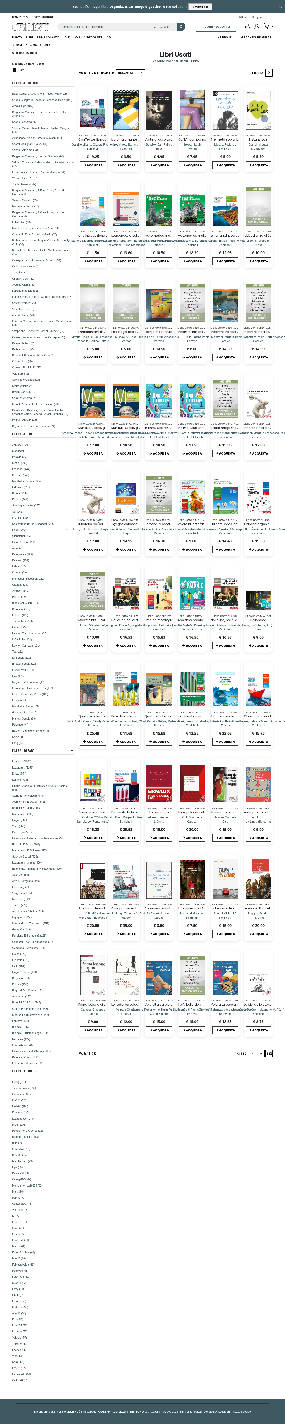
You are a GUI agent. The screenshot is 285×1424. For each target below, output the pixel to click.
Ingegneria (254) (22, 917)
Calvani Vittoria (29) (24, 303)
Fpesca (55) (19, 1350)
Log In (258, 17)
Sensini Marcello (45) (25, 200)
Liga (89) (17, 1167)
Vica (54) (17, 1356)
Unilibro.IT (223, 37)
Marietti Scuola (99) (24, 718)
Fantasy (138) (20, 1021)
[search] (181, 27)
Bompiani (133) (21, 609)
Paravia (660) (20, 457)
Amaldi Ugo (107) (22, 106)
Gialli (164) (18, 966)
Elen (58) (17, 1319)
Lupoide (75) (19, 1222)
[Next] (269, 73)
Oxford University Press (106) (30, 694)
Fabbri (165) (19, 566)
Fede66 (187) (20, 1106)
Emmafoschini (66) (23, 1252)
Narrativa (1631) (21, 761)
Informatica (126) (22, 1045)
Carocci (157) (20, 572)
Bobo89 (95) (19, 1155)
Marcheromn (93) (22, 1161)
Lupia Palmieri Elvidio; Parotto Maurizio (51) (38, 172)
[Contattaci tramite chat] (247, 27)
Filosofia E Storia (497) (26, 844)
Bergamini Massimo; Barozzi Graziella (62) (38, 156)
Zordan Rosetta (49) (24, 184)
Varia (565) (18, 826)
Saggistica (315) (22, 893)
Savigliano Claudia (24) (26, 380)
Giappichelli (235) (22, 536)
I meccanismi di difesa (95, 331)
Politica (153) (20, 984)
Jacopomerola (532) (24, 1088)
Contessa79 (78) (22, 1204)
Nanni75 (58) (19, 1325)
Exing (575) (19, 1082)
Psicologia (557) (22, 832)
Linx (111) (18, 676)
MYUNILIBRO (201, 6)
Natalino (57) (19, 1331)
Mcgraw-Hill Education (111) (28, 682)
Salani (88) (18, 737)
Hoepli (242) (19, 530)
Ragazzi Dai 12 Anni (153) (27, 990)
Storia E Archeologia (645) (28, 795)
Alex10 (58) (19, 1313)
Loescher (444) (21, 469)
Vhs (77, 37)
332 (269, 1053)
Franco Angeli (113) (23, 670)
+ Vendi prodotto (216, 27)
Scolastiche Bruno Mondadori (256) (33, 524)
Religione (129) (21, 1039)
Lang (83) (17, 743)
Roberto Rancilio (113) (25, 1137)
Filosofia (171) (20, 960)
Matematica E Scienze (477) (29, 850)
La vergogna (159, 812)
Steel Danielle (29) (23, 309)
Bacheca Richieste (257, 37)
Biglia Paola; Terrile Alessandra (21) (33, 426)
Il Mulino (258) (20, 518)
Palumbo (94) (20, 724)
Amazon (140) (20, 591)
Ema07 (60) (19, 1301)
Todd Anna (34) (21, 272)
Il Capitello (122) (22, 639)
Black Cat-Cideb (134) (25, 603)
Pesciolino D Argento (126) (28, 1131)
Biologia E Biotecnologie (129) (30, 1033)
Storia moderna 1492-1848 (98, 908)
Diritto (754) (19, 773)
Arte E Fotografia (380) (26, 881)
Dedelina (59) (20, 1307)
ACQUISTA (95, 165)
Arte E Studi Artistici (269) (28, 911)
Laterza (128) (20, 615)
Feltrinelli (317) (21, 487)
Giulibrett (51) (20, 1380)
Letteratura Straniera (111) (27, 1063)
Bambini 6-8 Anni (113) (25, 1057)
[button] (268, 26)
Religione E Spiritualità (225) (29, 935)
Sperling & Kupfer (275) (26, 505)
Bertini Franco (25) (23, 349)
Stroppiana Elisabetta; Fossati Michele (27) (38, 331)
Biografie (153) (21, 978)
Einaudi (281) (20, 499)
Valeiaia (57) (19, 1337)
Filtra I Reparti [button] (23, 750)
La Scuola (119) (21, 657)
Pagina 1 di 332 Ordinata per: (96, 72)
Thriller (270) (19, 905)
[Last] (261, 1053)
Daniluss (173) (20, 1112)
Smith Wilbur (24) (22, 386)
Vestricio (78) (20, 1210)
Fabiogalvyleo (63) (23, 1264)
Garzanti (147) (20, 584)
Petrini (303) (19, 493)
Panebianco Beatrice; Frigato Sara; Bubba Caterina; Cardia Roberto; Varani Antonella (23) (40, 412)
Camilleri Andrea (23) (24, 398)
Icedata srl (224, 1411)
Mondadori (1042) (22, 451)
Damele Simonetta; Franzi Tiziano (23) (35, 404)
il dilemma (258, 620)
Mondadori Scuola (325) (26, 481)
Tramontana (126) (22, 621)
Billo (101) (18, 1143)
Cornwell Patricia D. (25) (26, 367)
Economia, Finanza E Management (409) (37, 868)
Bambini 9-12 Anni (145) (26, 1002)
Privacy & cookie (241, 1411)
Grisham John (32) (23, 278)
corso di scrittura (159, 331)
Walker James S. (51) (25, 178)
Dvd (67, 37)
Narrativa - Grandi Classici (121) (31, 1051)
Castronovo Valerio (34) (26, 266)
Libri (29, 37)
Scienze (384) (20, 875)
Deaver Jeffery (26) (23, 343)
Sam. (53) (18, 1362)
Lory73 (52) (19, 1368)
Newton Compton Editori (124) (30, 633)
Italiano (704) (20, 779)
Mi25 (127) (18, 1124)
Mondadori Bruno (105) (25, 706)
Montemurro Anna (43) (25, 206)
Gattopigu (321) (21, 1094)
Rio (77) (16, 1216)
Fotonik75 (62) (20, 1276)
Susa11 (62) (19, 1283)
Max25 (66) (19, 1258)
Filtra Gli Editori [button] (25, 434)
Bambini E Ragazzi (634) (27, 808)
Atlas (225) (18, 548)
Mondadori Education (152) (28, 578)
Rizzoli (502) (19, 463)
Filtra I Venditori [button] (25, 1071)
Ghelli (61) (18, 1295)
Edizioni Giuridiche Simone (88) (31, 730)
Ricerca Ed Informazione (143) (30, 1015)
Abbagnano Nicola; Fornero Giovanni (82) (37, 138)
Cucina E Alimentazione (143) (30, 1009)
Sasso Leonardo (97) (24, 122)
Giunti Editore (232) (23, 542)
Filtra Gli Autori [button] (25, 82)
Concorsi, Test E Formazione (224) (33, 942)
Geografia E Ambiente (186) (28, 948)
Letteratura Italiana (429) (27, 862)
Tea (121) (17, 651)
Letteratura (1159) (22, 767)
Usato (17, 37)
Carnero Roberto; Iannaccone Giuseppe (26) (38, 337)
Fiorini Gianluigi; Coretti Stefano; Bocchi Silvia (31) (42, 297)
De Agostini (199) (22, 554)
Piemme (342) (20, 475)
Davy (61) (18, 1289)
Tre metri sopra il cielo (228, 139)
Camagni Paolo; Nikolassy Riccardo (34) (36, 260)
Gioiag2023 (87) (21, 1179)
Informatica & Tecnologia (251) (30, 923)
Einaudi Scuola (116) (24, 664)
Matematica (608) (22, 814)
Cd (109, 37)
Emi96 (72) (18, 1234)
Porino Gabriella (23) (24, 420)
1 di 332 (258, 73)
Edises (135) (19, 597)
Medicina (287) (21, 899)
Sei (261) (17, 512)
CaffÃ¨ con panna (192, 139)
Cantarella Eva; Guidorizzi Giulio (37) (34, 234)
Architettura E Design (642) (28, 802)
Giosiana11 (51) (21, 1374)
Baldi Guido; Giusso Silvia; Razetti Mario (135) (40, 93)
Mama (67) (18, 1246)
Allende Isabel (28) (23, 315)
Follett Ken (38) (21, 222)
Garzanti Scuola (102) (25, 712)
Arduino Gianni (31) (23, 284)
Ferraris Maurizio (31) (25, 291)
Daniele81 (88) (20, 1173)
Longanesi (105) (21, 700)
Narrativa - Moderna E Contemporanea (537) (38, 838)
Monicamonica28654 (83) (27, 1185)
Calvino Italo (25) (22, 361)
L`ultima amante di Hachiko (132, 139)
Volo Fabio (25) (21, 373)
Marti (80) (18, 1191)
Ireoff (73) (18, 1228)
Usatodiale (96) (21, 1149)
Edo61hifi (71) (20, 1240)
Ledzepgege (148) (23, 1118)
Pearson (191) (20, 560)
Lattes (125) (19, 627)
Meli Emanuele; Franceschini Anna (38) (35, 228)
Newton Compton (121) (26, 645)
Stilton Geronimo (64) (25, 150)
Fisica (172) (19, 954)
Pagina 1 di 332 (87, 1053)
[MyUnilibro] (256, 27)
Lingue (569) (19, 820)
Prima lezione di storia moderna (103, 1004)
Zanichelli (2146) (22, 445)
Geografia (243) (21, 929)
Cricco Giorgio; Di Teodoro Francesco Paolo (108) (42, 100)
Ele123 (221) (19, 1100)
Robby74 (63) (20, 1270)
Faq (244, 17)
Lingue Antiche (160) (24, 972)
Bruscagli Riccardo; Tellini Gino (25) (33, 355)
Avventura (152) (21, 996)
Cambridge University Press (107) (32, 688)
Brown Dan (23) (21, 392)
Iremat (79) (18, 1197)
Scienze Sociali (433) (25, 856)
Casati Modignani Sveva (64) (29, 144)
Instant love (258, 139)
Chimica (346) (20, 887)
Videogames (93, 37)
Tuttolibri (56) (20, 1344)
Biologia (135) (20, 1027)
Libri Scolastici (48, 37)
